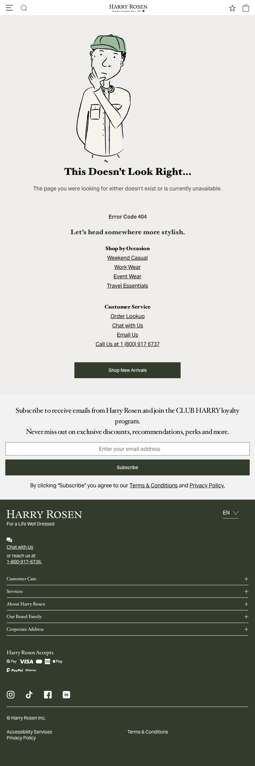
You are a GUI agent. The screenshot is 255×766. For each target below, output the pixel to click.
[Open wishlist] (232, 8)
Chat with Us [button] (127, 325)
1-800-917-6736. (24, 562)
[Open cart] (245, 8)
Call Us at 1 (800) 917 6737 (128, 344)
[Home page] (127, 8)
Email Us (127, 334)
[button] (9, 8)
